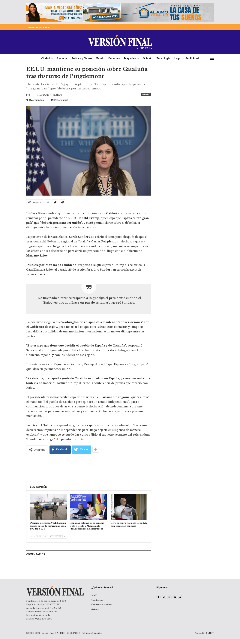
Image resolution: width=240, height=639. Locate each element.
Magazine (130, 58)
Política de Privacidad (92, 633)
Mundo (100, 58)
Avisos (95, 609)
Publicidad (192, 58)
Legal (177, 58)
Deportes (114, 58)
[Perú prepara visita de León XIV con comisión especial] (129, 507)
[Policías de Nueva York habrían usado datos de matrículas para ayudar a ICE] (48, 507)
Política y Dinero (82, 58)
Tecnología (163, 58)
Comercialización (101, 604)
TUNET (210, 633)
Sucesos (62, 58)
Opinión (147, 58)
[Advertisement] (89, 468)
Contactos (97, 600)
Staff (93, 595)
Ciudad (45, 58)
